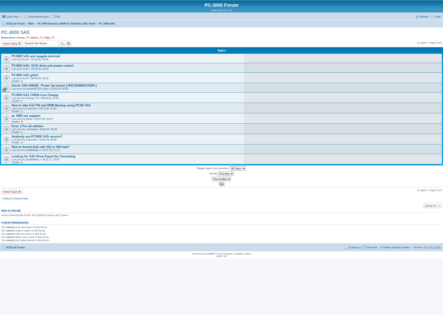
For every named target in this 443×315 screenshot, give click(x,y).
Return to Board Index (16, 198)
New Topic (10, 43)
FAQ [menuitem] (57, 16)
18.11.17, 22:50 (50, 159)
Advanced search (69, 43)
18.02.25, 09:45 (59, 88)
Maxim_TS (37, 37)
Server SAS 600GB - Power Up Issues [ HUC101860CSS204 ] (54, 85)
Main (31, 23)
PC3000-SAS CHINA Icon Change (35, 95)
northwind (31, 129)
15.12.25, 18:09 (39, 59)
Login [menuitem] (438, 16)
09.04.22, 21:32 (50, 98)
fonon (29, 118)
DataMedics (32, 150)
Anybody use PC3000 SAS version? (37, 136)
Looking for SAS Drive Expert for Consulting (43, 156)
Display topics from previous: (213, 168)
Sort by (213, 173)
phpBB (209, 253)
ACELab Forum (15, 23)
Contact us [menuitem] (355, 247)
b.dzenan (31, 108)
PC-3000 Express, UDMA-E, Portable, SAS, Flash (67, 23)
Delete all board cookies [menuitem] (396, 247)
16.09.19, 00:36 (48, 139)
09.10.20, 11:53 (47, 108)
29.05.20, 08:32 (48, 129)
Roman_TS (23, 37)
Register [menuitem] (424, 16)
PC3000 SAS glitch (25, 75)
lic (27, 59)
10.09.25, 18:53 (39, 68)
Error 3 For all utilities (27, 126)
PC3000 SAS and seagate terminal (36, 56)
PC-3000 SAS (107, 23)
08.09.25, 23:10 (39, 78)
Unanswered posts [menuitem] (38, 16)
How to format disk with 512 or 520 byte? (41, 147)
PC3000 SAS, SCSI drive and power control (42, 65)
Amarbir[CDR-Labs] (37, 88)
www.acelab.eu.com (221, 10)
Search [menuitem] (439, 24)
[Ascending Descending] (221, 179)
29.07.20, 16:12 (43, 118)
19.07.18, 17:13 (51, 150)
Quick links (12, 16)
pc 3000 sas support (26, 115)
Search (62, 43)
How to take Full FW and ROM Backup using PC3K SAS (51, 105)
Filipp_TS (49, 37)
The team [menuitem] (372, 247)
